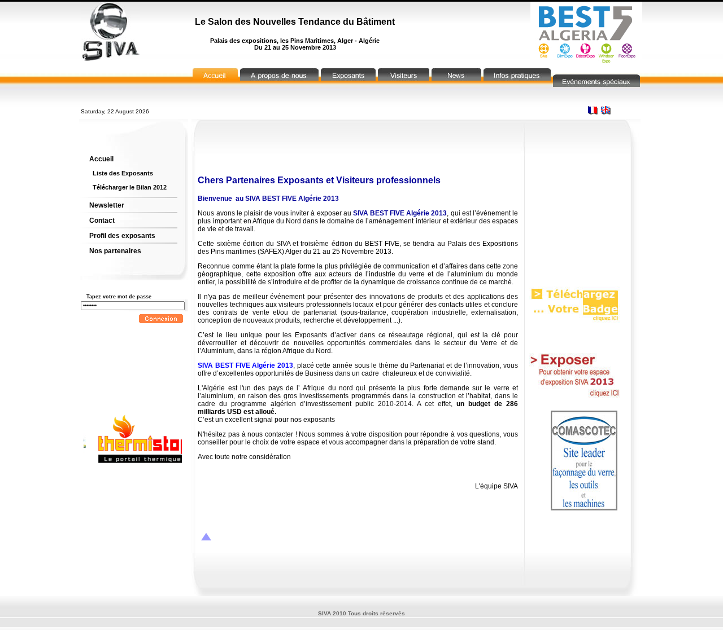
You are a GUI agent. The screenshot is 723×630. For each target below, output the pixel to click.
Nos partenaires (115, 251)
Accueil (101, 159)
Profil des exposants (122, 236)
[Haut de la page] (206, 538)
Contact (102, 220)
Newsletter (106, 205)
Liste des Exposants (123, 173)
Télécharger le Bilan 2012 (130, 187)
